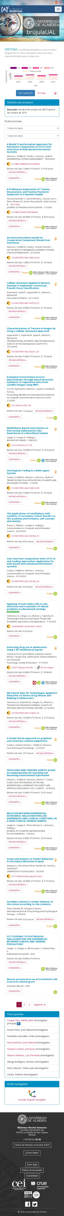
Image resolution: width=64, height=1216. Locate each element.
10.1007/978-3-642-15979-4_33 (25, 303)
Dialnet (35, 683)
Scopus (37, 179)
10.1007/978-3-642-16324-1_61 (25, 351)
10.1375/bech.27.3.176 (21, 445)
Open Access (55, 429)
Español (56, 2)
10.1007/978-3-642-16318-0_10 (25, 536)
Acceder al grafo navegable (32, 1099)
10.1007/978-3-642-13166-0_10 (25, 713)
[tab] (32, 1084)
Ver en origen (47, 667)
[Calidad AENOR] (32, 1194)
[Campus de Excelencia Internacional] (19, 1184)
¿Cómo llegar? (32, 1152)
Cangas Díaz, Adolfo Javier (20, 1020)
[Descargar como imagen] (55, 93)
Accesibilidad (32, 1175)
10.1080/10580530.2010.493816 (25, 164)
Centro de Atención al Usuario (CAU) (32, 1144)
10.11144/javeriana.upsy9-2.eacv (26, 876)
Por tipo (42, 93)
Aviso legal (32, 1164)
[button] (32, 1084)
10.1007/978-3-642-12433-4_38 (25, 488)
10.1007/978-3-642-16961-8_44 (25, 257)
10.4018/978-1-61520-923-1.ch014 (26, 626)
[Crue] (39, 1184)
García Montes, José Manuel (21, 1042)
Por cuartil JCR (25, 93)
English (60, 2)
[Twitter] (34, 1204)
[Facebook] (27, 1204)
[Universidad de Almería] (32, 1118)
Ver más (15, 204)
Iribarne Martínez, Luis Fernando (23, 1055)
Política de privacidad (32, 1170)
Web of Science (51, 179)
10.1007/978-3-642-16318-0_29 (25, 581)
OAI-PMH (43, 460)
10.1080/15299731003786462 (24, 212)
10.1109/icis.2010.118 (21, 405)
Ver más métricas (17, 172)
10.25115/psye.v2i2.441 (22, 667)
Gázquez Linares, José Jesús (21, 1048)
